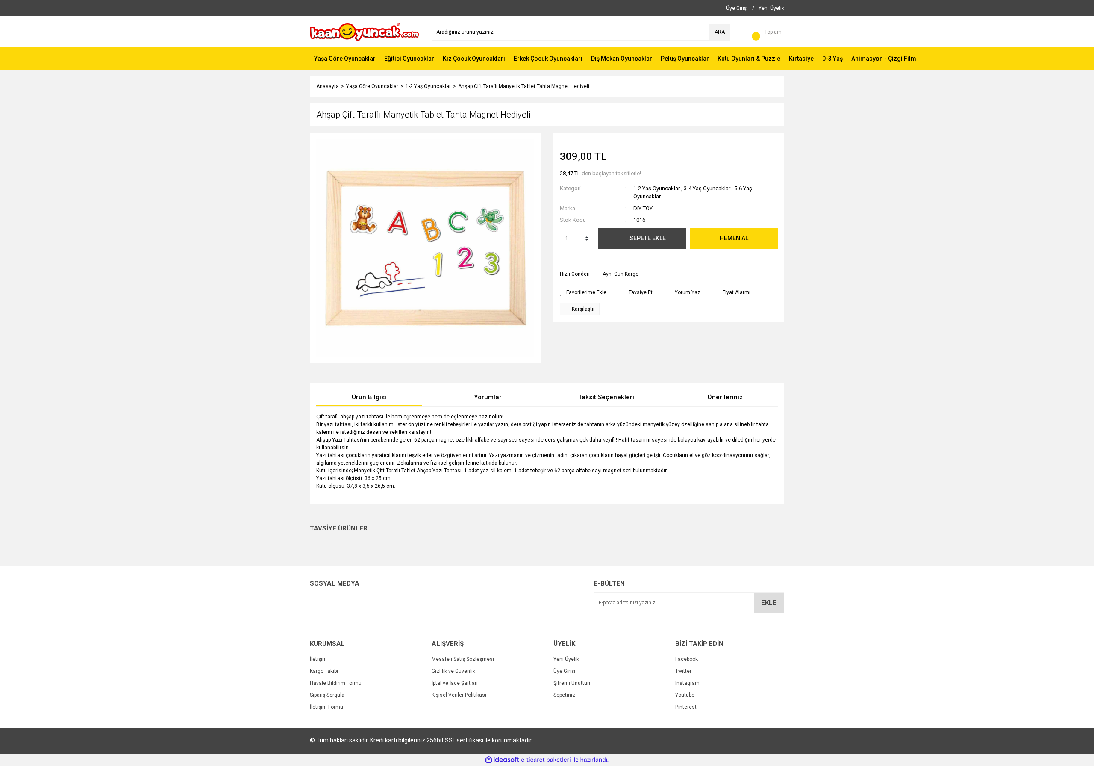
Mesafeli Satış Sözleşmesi (463, 659)
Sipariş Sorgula (327, 695)
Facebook (686, 659)
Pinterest (686, 707)
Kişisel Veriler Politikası (459, 695)
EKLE (768, 603)
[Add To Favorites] (583, 292)
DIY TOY (643, 208)
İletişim (318, 659)
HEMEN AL (734, 238)
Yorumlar (488, 397)
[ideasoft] (502, 760)
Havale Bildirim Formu (336, 683)
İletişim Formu (326, 707)
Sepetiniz (564, 695)
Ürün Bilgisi (369, 397)
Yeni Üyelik (566, 659)
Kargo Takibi (324, 671)
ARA (720, 32)
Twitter (683, 671)
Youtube (684, 695)
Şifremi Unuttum (572, 683)
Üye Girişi (564, 671)
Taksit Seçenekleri (606, 397)
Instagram (687, 683)
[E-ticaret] (546, 760)
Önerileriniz (725, 397)
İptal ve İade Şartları (455, 683)
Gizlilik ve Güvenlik (453, 671)
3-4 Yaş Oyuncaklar (707, 188)
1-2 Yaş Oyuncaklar (656, 188)
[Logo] (364, 32)
